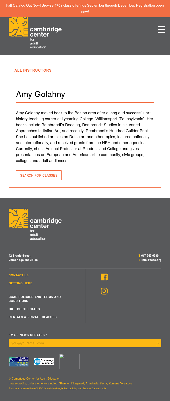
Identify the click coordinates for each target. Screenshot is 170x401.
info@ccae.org (151, 260)
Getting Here (20, 283)
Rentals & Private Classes (33, 317)
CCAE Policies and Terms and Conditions (35, 299)
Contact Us (19, 275)
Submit (157, 344)
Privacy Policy (70, 388)
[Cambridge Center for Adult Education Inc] (69, 361)
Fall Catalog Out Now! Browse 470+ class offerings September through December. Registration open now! (85, 8)
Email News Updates (28, 335)
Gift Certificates (24, 309)
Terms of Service (91, 388)
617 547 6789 (149, 255)
